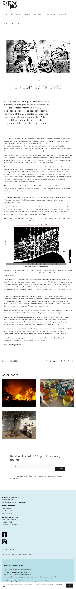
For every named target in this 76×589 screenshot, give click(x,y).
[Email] (72, 361)
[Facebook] (43, 361)
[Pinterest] (68, 361)
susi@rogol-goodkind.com (17, 581)
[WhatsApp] (57, 361)
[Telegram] (61, 361)
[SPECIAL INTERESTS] (57, 393)
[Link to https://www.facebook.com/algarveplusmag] (4, 534)
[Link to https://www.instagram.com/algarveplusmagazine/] (4, 542)
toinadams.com (39, 279)
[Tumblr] (65, 361)
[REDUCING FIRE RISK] (19, 393)
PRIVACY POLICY (8, 549)
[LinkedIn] (54, 361)
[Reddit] (50, 361)
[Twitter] (46, 361)
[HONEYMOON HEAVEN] (19, 425)
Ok (70, 585)
